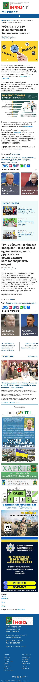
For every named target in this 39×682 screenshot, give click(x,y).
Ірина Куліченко (11, 38)
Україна (6, 655)
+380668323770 (14, 643)
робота (14, 160)
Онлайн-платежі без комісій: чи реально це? (26, 235)
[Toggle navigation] (19, 16)
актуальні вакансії (13, 157)
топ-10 (21, 160)
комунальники (24, 303)
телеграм (17, 132)
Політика (7, 657)
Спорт (6, 664)
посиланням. (27, 126)
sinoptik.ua (21, 610)
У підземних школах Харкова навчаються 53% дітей (26, 223)
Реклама (25, 666)
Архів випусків (32, 356)
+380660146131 (14, 629)
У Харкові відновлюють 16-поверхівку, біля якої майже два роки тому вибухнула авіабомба (18, 398)
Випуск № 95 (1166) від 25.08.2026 (19, 461)
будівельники (11, 303)
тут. (19, 149)
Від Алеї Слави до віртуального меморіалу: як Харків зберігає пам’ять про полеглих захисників (19, 391)
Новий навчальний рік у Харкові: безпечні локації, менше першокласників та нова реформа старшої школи (19, 385)
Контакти (25, 668)
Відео (12, 299)
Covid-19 (7, 659)
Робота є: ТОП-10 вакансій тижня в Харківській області (29, 346)
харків (27, 160)
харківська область (9, 162)
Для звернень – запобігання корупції (27, 657)
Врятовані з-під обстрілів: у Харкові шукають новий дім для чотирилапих (17, 395)
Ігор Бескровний (11, 269)
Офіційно (7, 666)
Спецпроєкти (8, 670)
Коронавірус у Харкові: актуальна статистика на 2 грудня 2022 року (8, 347)
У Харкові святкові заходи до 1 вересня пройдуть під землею (26, 211)
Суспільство (8, 20)
